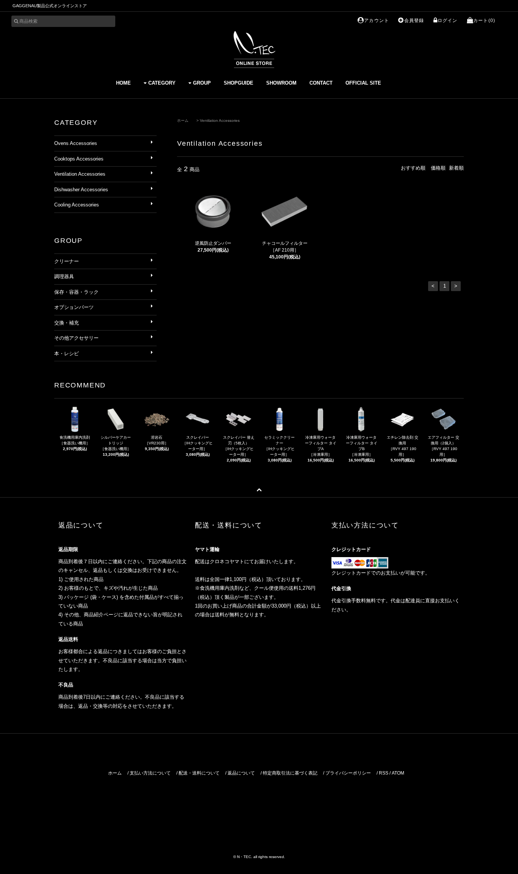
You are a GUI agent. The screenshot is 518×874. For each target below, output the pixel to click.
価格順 (438, 168)
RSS (383, 773)
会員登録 (414, 20)
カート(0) (484, 20)
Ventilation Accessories (220, 120)
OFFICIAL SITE (363, 83)
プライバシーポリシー (348, 773)
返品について (241, 773)
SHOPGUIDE (238, 83)
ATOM (398, 773)
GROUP (202, 83)
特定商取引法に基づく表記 (290, 773)
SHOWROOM (281, 83)
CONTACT (321, 83)
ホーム (182, 120)
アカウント (376, 20)
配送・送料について (199, 773)
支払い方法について (150, 773)
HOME (123, 83)
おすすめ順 (413, 168)
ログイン (448, 20)
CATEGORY (162, 83)
